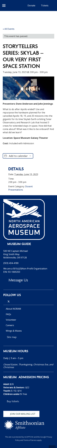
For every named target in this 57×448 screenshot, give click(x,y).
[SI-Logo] (24, 425)
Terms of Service (30, 440)
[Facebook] (13, 301)
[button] (3, 5)
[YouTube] (16, 301)
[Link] (28, 373)
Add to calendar (18, 156)
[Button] (14, 5)
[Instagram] (4, 301)
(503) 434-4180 (11, 263)
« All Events (8, 28)
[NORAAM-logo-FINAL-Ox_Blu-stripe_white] (24, 219)
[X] (8, 301)
